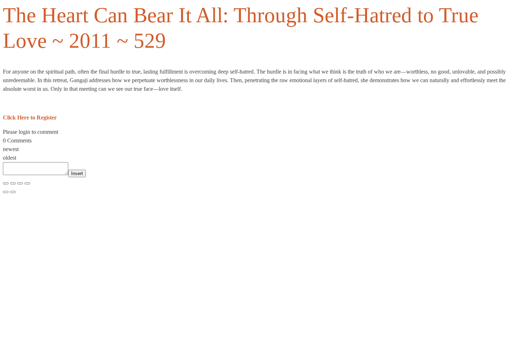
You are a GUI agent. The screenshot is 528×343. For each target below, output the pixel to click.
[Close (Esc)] (27, 183)
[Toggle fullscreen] (13, 183)
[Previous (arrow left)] (6, 192)
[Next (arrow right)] (13, 192)
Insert (77, 173)
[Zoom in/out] (6, 183)
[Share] (20, 183)
